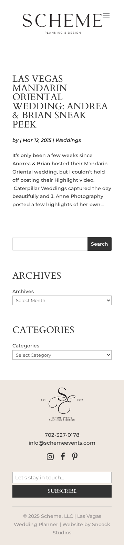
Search (99, 244)
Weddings (68, 140)
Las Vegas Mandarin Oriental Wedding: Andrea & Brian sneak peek (60, 102)
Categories (25, 346)
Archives (23, 291)
